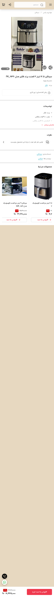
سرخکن (37, 13)
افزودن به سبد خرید (39, 592)
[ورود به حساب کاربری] (10, 4)
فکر (46, 85)
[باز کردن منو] (50, 5)
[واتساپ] (4, 582)
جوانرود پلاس (47, 13)
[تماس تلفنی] (4, 576)
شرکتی (40, 158)
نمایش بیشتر (49, 125)
